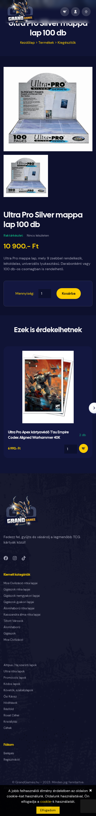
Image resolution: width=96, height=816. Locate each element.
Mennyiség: (24, 293)
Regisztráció (12, 759)
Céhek (8, 728)
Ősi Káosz (10, 696)
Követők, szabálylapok (18, 690)
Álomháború (12, 627)
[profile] (75, 11)
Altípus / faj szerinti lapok (20, 665)
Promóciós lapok (15, 678)
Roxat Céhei (11, 715)
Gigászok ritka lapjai (17, 589)
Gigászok (10, 633)
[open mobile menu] (86, 11)
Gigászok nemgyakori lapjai (22, 596)
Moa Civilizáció (13, 640)
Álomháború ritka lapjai (19, 608)
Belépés (9, 753)
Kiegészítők (67, 42)
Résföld (9, 709)
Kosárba (68, 293)
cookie (45, 801)
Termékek (46, 42)
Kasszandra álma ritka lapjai (22, 614)
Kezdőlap (27, 42)
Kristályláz (10, 722)
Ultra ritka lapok (14, 671)
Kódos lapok (12, 684)
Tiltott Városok (13, 621)
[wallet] (64, 11)
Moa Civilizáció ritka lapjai (21, 583)
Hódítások (10, 703)
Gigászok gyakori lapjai (19, 602)
